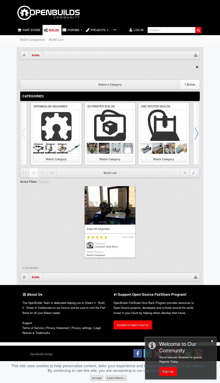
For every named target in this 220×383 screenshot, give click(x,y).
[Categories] (185, 173)
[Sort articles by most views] (51, 173)
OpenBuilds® (31, 267)
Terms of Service (33, 328)
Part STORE (31, 30)
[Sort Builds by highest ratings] (33, 173)
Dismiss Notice (197, 67)
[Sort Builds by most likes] (42, 173)
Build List (56, 39)
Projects (98, 30)
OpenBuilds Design (41, 354)
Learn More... (116, 378)
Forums (73, 30)
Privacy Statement (57, 328)
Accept (97, 378)
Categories (33, 96)
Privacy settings (82, 328)
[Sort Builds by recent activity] (24, 173)
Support (27, 323)
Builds (54, 30)
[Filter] (193, 173)
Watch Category (56, 159)
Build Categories (32, 39)
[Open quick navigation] (196, 55)
